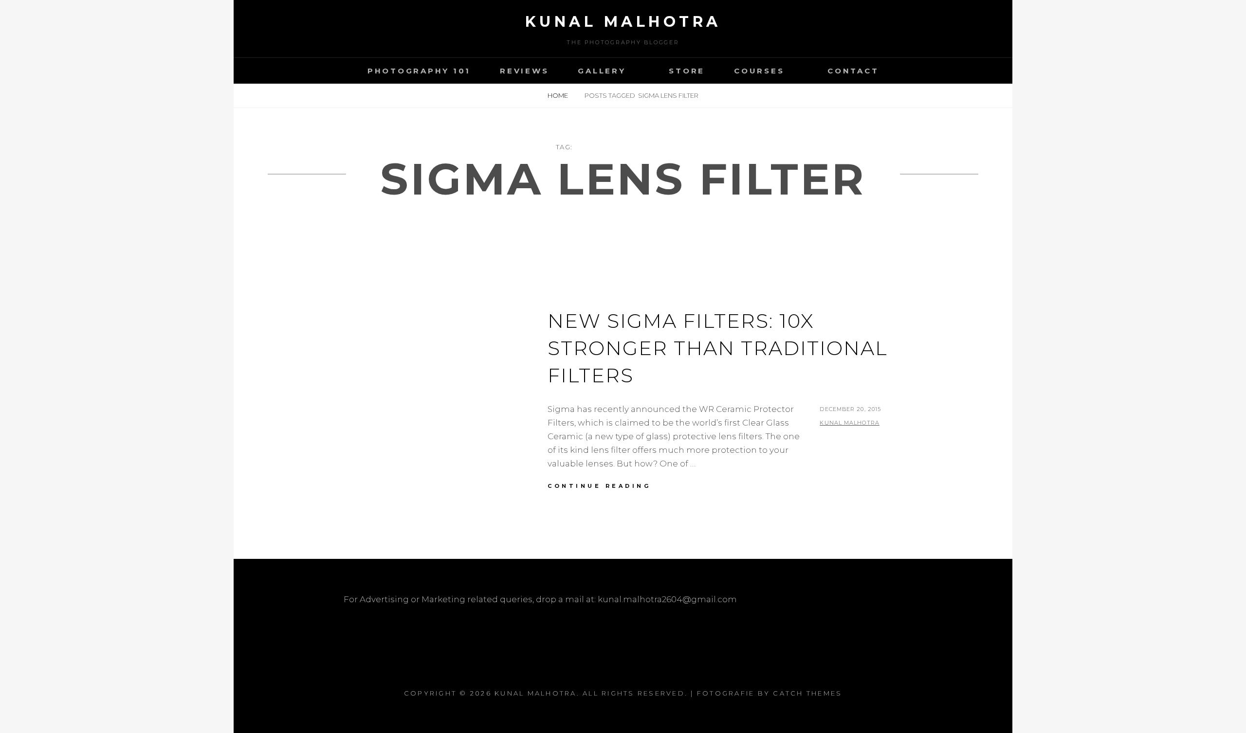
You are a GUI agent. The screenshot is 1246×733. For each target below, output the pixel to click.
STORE (687, 70)
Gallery (601, 70)
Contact (853, 70)
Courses (759, 70)
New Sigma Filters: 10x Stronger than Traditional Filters (718, 348)
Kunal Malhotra (623, 22)
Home (558, 95)
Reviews (524, 70)
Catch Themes (807, 693)
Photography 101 (419, 70)
